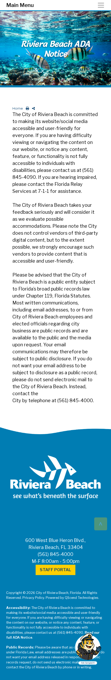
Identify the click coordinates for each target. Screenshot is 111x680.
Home (17, 108)
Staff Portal (55, 569)
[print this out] (26, 108)
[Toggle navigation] (102, 5)
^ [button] (100, 523)
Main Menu (20, 5)
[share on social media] (32, 108)
